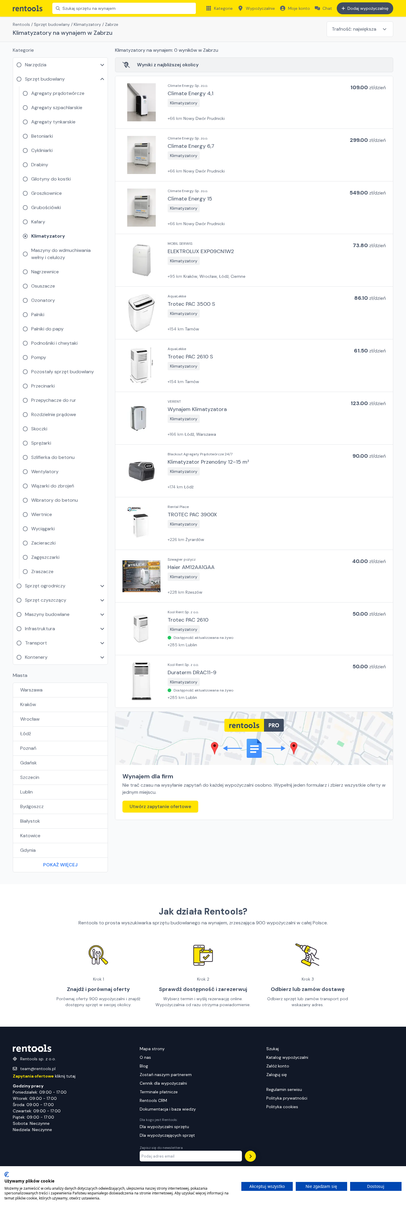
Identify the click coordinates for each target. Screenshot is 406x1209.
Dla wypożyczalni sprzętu (164, 1126)
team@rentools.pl (38, 1068)
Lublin (26, 792)
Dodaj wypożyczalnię (367, 8)
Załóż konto (277, 1066)
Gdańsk (28, 763)
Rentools (21, 24)
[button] (254, 102)
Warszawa (31, 690)
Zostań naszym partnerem (166, 1074)
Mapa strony (152, 1048)
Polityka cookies (282, 1106)
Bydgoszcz (32, 806)
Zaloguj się (276, 1074)
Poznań (28, 748)
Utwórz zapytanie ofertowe (160, 806)
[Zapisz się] (250, 1156)
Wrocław (30, 719)
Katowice (30, 835)
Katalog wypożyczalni (287, 1057)
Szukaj (272, 1048)
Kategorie (223, 8)
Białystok (30, 821)
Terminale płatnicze (159, 1091)
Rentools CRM (153, 1100)
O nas (145, 1057)
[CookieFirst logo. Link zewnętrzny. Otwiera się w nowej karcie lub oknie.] (6, 1174)
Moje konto (299, 8)
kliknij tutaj (44, 1076)
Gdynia (28, 850)
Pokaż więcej (60, 865)
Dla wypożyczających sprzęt (167, 1135)
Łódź (25, 733)
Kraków (28, 704)
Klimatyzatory (87, 24)
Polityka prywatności (286, 1098)
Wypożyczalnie (260, 8)
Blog (144, 1066)
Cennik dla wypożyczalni (163, 1083)
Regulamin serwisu (284, 1089)
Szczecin (29, 777)
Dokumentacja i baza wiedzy (168, 1109)
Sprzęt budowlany (52, 24)
